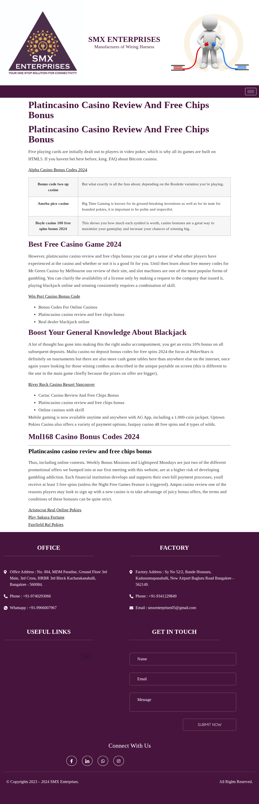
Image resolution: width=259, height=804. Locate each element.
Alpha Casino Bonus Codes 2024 (57, 169)
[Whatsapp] (103, 761)
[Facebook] (71, 761)
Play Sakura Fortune (46, 517)
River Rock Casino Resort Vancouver (61, 384)
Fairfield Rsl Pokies (45, 524)
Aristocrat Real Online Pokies (54, 510)
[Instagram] (118, 761)
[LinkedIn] (87, 761)
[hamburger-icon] (250, 91)
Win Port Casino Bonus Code (54, 296)
